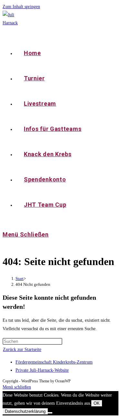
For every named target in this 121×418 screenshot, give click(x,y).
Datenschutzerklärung (25, 411)
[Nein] (50, 412)
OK (97, 403)
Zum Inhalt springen (21, 6)
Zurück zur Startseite (22, 349)
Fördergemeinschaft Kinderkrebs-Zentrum (54, 362)
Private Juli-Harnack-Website (42, 370)
